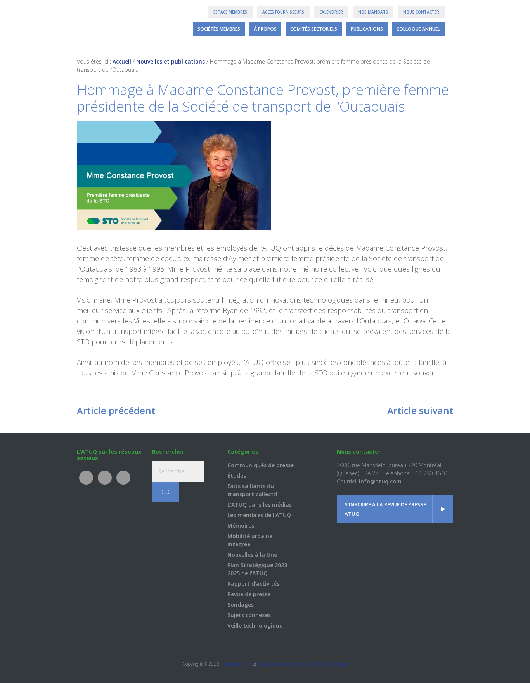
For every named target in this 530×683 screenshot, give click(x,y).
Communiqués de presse (260, 465)
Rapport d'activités (253, 583)
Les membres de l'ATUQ (259, 515)
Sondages (240, 604)
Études (236, 475)
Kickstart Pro (237, 664)
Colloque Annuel (418, 29)
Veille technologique (254, 625)
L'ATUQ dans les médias (259, 504)
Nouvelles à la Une (252, 554)
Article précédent (116, 410)
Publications (367, 29)
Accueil (122, 61)
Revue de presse (248, 594)
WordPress (319, 664)
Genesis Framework (281, 664)
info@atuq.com (380, 481)
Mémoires (240, 525)
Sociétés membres (218, 29)
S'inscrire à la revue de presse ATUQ (385, 509)
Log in (341, 664)
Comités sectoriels (313, 29)
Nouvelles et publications (170, 61)
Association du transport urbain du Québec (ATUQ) (107, 23)
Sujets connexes (249, 615)
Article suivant (420, 410)
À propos (265, 29)
